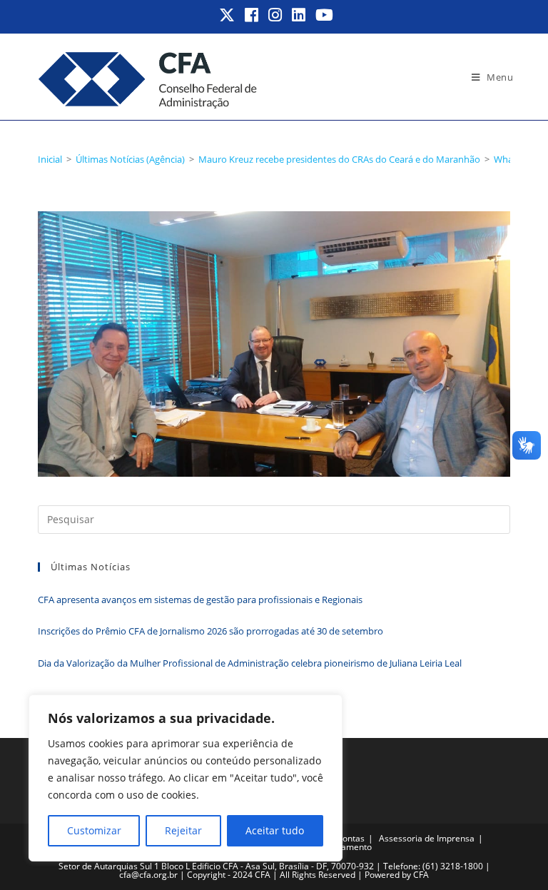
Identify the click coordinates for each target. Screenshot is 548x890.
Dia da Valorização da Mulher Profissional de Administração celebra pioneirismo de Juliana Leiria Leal (250, 663)
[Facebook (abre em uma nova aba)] (252, 15)
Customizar (94, 830)
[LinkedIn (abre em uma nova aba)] (299, 15)
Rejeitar (183, 830)
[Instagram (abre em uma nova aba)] (276, 15)
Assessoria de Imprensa (427, 838)
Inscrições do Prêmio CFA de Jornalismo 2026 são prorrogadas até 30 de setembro (210, 630)
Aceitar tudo (274, 830)
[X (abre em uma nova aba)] (227, 15)
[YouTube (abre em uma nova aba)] (322, 15)
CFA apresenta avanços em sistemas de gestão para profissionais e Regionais (200, 599)
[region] (185, 777)
